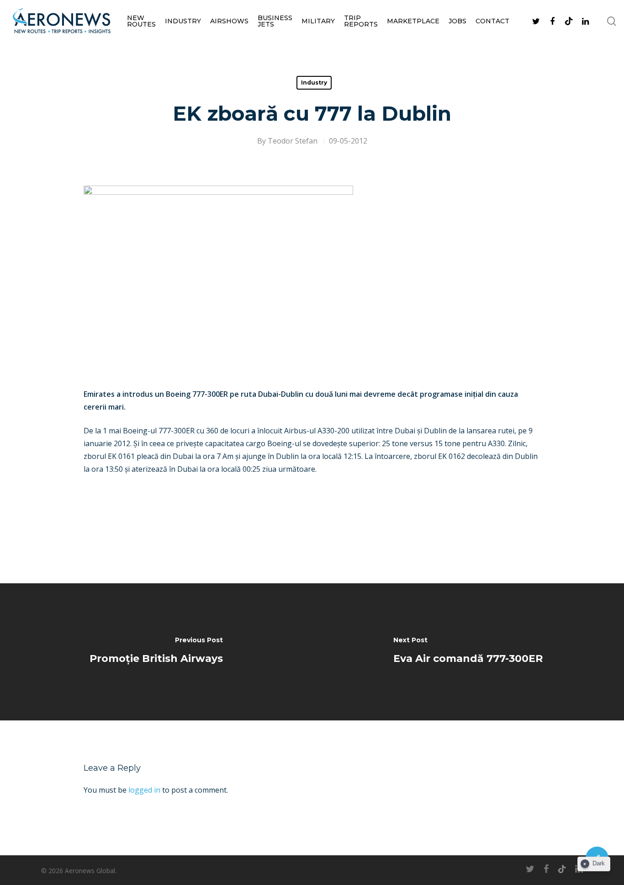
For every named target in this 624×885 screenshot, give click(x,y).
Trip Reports (361, 21)
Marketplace (413, 21)
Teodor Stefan (292, 141)
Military (318, 21)
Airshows (229, 21)
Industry (183, 21)
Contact (492, 21)
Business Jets (275, 21)
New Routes (141, 21)
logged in (144, 790)
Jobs (457, 21)
